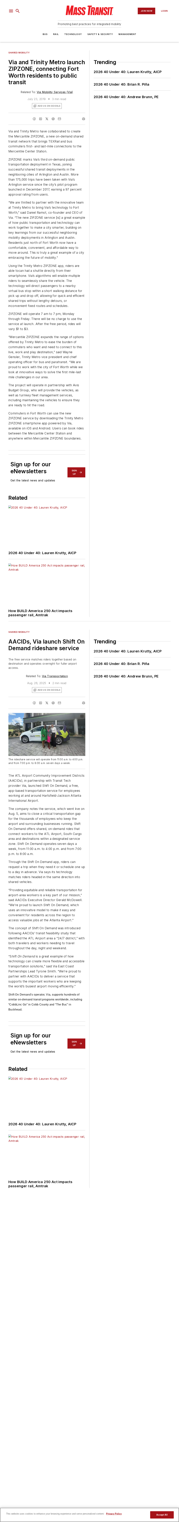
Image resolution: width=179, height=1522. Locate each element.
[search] (17, 11)
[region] (89, 1515)
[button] (11, 11)
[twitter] (47, 119)
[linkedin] (40, 119)
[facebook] (34, 119)
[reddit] (53, 119)
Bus (45, 34)
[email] (59, 119)
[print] (83, 119)
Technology (73, 34)
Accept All (161, 1514)
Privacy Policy (114, 1513)
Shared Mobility (19, 52)
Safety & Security (100, 34)
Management (127, 34)
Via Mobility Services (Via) (55, 92)
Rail (56, 34)
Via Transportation (55, 676)
